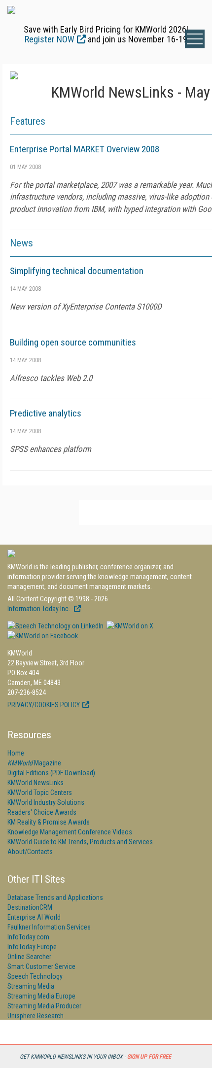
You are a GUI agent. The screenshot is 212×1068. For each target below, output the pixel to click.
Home (15, 753)
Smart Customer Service (41, 966)
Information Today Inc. (39, 609)
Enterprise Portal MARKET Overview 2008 (84, 149)
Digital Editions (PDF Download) (51, 773)
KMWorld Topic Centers (39, 792)
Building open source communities (73, 342)
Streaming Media (30, 986)
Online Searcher (29, 957)
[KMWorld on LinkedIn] (55, 626)
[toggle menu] (195, 39)
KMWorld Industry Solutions (45, 802)
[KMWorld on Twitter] (129, 626)
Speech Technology (35, 976)
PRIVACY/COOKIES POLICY (43, 705)
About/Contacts (30, 852)
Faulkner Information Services (49, 927)
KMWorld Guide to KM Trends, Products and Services (80, 842)
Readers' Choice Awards (41, 812)
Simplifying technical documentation (76, 270)
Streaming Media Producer (44, 1006)
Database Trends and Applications (55, 897)
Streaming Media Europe (41, 996)
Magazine (34, 763)
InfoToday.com (28, 937)
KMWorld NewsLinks (35, 783)
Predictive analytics (45, 413)
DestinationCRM (29, 907)
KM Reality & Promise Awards (48, 822)
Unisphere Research (35, 1016)
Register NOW (49, 39)
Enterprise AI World (34, 917)
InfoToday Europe (32, 947)
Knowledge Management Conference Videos (69, 832)
